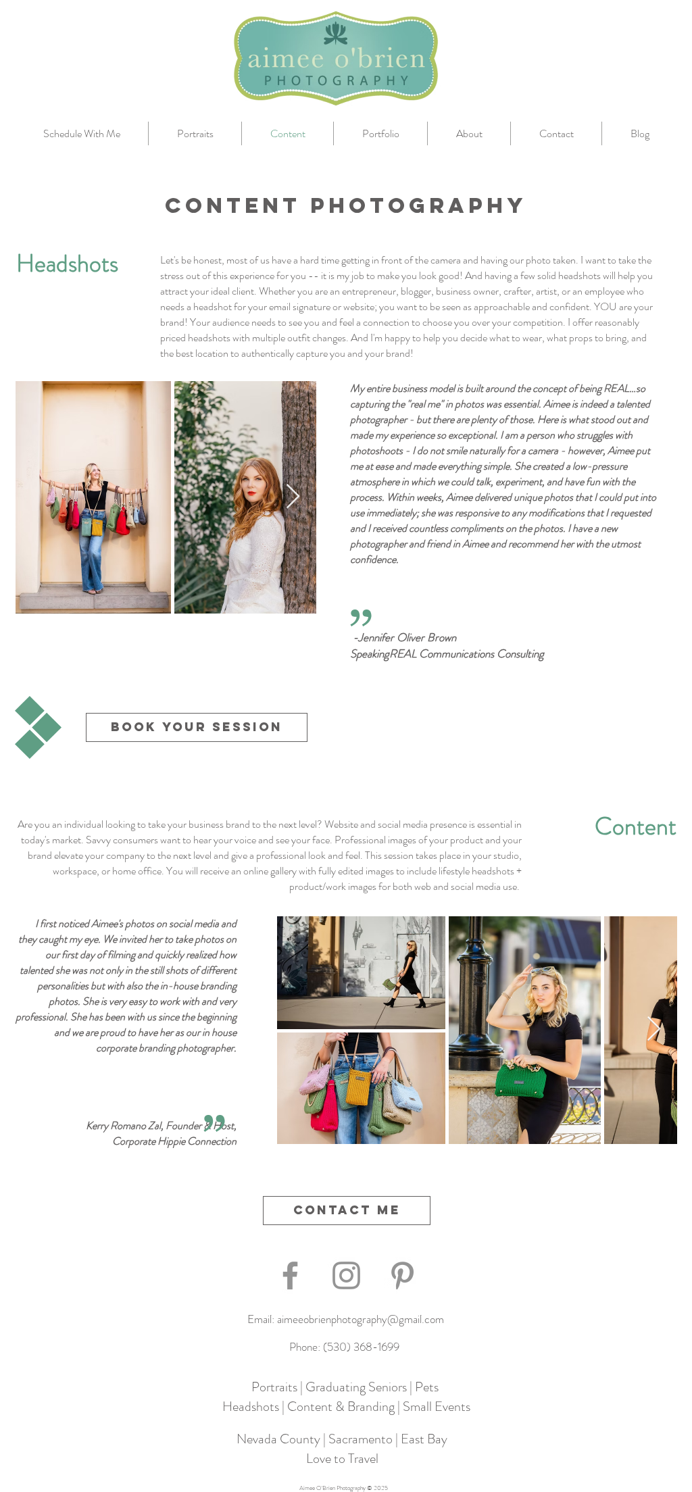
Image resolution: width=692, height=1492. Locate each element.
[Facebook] (290, 1275)
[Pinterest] (402, 1275)
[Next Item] (293, 497)
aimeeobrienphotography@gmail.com (360, 1319)
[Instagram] (346, 1275)
